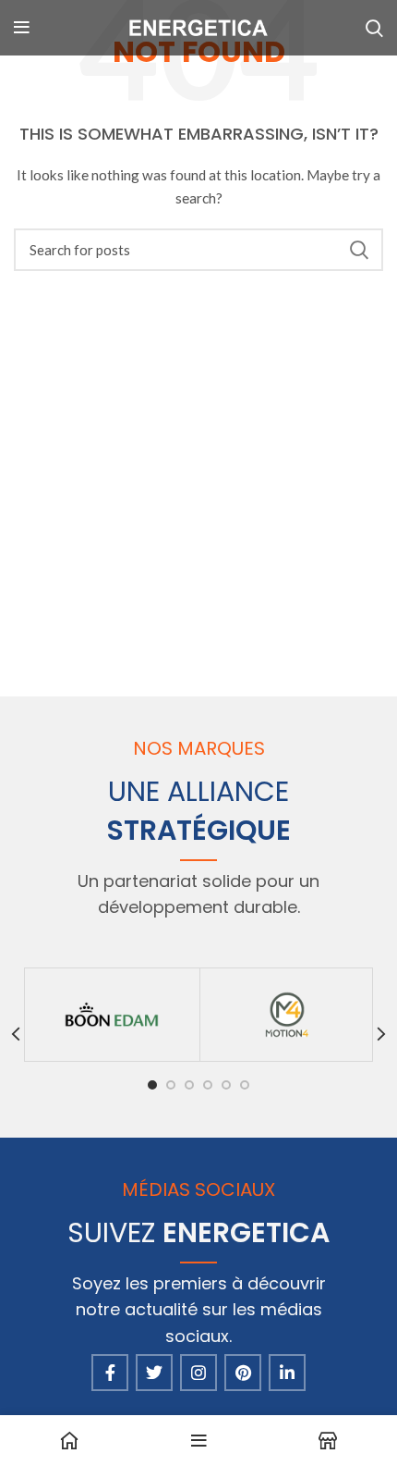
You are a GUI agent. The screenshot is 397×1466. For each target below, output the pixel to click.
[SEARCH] (358, 249)
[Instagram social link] (198, 1372)
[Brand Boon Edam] (112, 1014)
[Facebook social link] (109, 1372)
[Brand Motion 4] (287, 1014)
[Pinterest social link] (242, 1372)
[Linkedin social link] (287, 1372)
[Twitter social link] (154, 1372)
